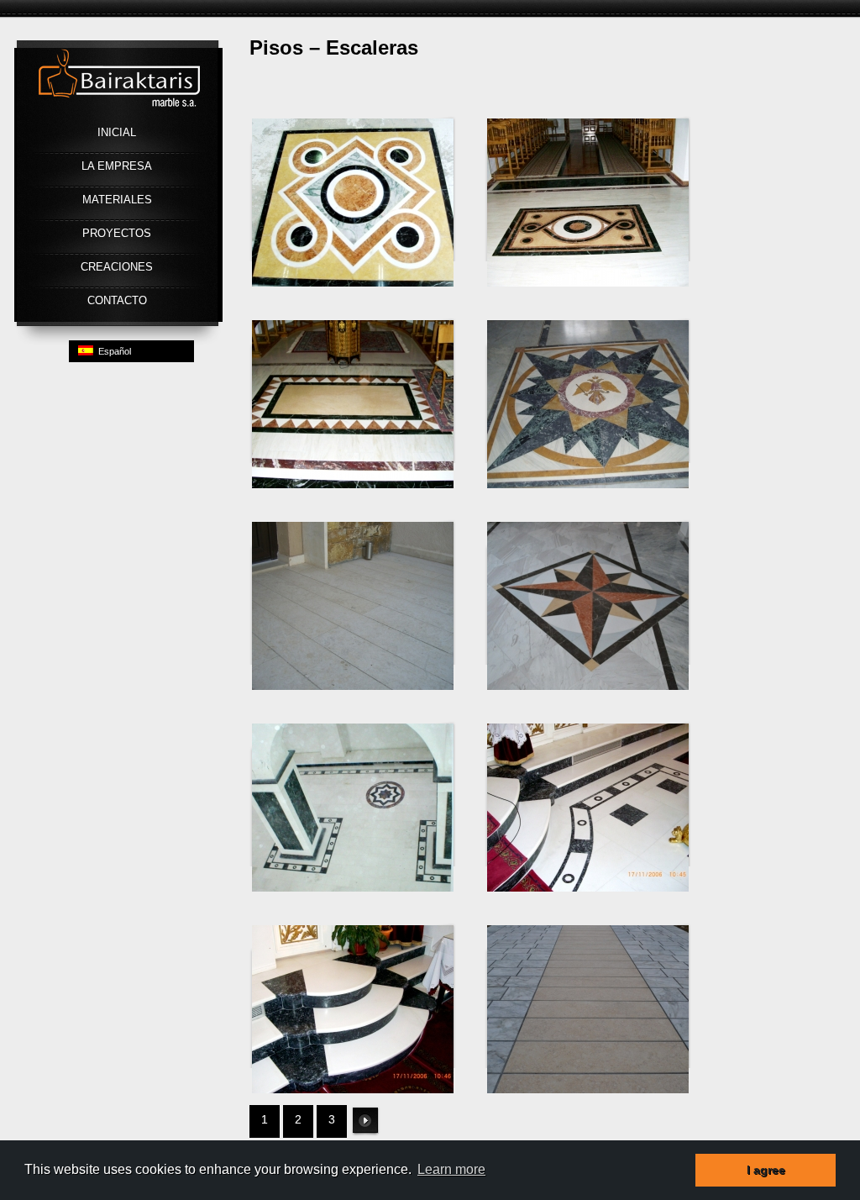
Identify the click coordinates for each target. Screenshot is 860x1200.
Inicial (116, 132)
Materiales (117, 199)
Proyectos (116, 233)
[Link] (119, 117)
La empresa (116, 166)
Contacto (117, 300)
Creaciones (117, 267)
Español (112, 351)
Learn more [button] (451, 1169)
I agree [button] (766, 1169)
